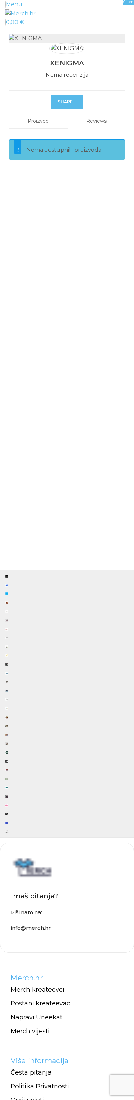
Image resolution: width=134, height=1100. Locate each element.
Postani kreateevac (40, 1003)
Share (65, 101)
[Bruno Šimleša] (67, 704)
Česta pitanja (31, 1072)
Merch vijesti (30, 1031)
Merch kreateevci (37, 989)
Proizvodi (38, 121)
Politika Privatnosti (40, 1086)
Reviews (96, 121)
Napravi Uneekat (37, 1017)
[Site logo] (20, 13)
